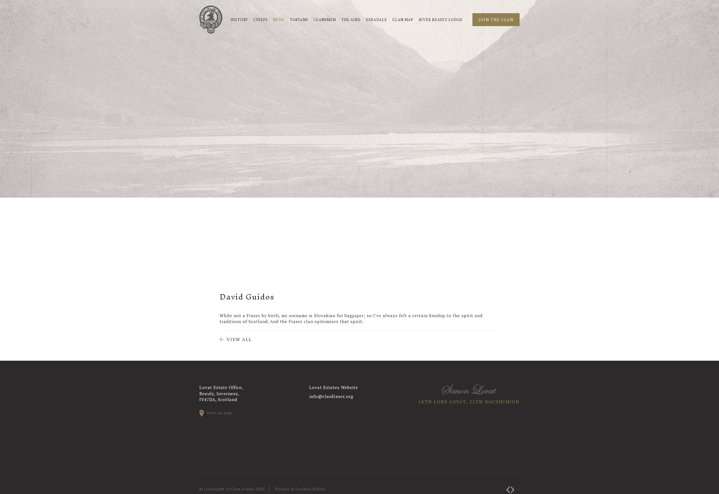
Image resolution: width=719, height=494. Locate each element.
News (279, 19)
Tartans (299, 19)
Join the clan (496, 19)
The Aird (351, 19)
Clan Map (402, 19)
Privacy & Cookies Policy (300, 488)
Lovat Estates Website (333, 387)
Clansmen (324, 19)
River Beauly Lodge (441, 19)
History (239, 19)
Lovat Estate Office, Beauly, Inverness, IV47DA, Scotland (221, 393)
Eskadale (376, 19)
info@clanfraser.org (331, 396)
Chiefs (260, 19)
